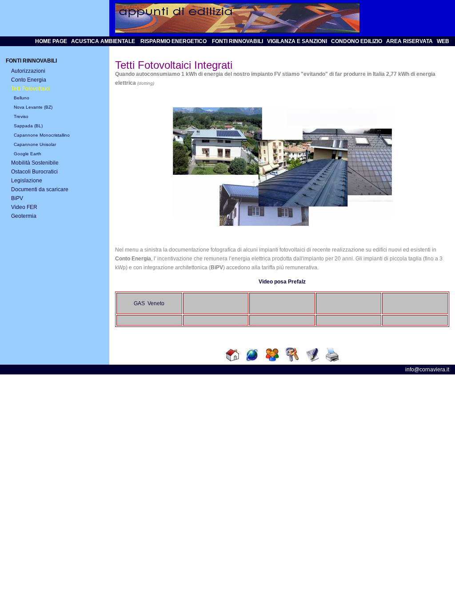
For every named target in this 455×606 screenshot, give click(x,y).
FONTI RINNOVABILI (237, 41)
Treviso (21, 116)
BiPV (17, 198)
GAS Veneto (149, 303)
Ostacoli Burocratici (34, 172)
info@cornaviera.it (427, 369)
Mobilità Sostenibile (35, 163)
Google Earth (27, 153)
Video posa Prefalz (282, 282)
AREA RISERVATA (409, 41)
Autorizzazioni (28, 71)
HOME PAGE (51, 41)
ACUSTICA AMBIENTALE (103, 41)
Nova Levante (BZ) (33, 107)
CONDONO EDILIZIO (356, 41)
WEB (443, 41)
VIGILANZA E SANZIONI (297, 41)
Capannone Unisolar (35, 144)
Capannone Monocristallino (42, 135)
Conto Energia (28, 80)
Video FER (24, 207)
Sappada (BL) (28, 125)
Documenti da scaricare (39, 189)
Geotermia (23, 216)
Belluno (21, 97)
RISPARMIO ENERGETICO (173, 41)
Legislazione (26, 180)
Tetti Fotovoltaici (30, 89)
